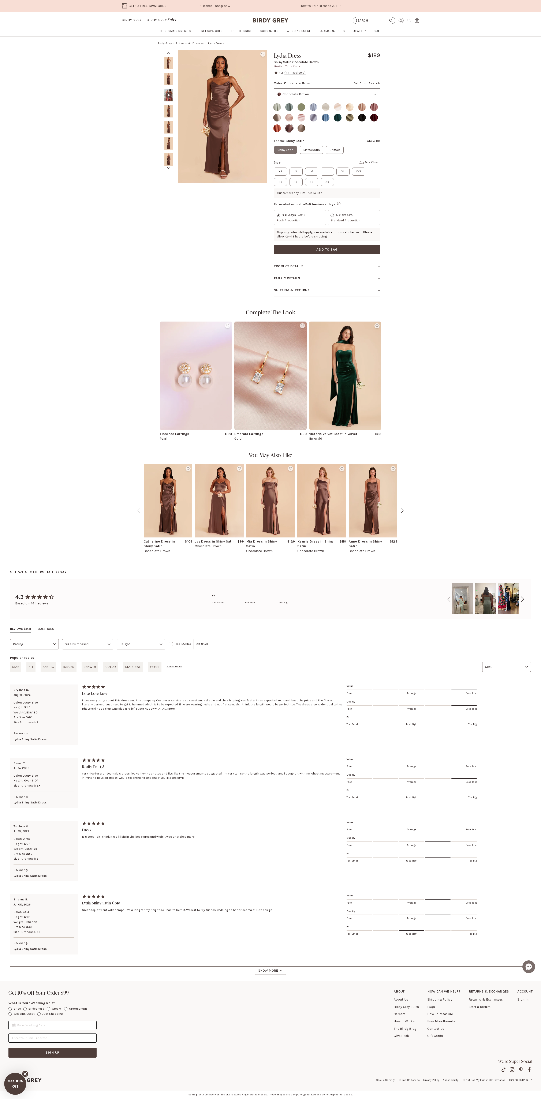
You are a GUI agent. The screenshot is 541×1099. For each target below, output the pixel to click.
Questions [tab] (46, 629)
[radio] (277, 107)
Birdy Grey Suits (406, 1007)
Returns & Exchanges (486, 999)
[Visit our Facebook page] (529, 1069)
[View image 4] (168, 111)
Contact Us (435, 1029)
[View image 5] (168, 127)
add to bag (327, 249)
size (15, 667)
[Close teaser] (25, 1074)
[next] (168, 168)
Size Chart (372, 162)
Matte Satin (311, 150)
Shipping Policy (439, 999)
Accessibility (450, 1080)
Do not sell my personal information (483, 1080)
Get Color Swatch (367, 83)
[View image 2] (168, 79)
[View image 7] (168, 159)
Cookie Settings (386, 1080)
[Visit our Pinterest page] (521, 1069)
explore (297, 6)
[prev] (168, 53)
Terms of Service (409, 1080)
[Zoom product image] (222, 116)
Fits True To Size (311, 193)
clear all (202, 644)
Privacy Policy (431, 1080)
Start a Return (479, 1007)
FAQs (431, 1007)
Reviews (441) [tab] (20, 629)
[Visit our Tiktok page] (503, 1069)
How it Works (404, 1021)
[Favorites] (409, 20)
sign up (53, 1052)
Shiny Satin (285, 150)
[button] (15, 1084)
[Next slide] (340, 5)
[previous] (138, 510)
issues (68, 667)
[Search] (374, 20)
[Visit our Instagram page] (512, 1069)
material (133, 667)
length (90, 667)
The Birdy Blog (405, 1029)
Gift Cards (435, 1036)
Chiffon (334, 150)
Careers (400, 1014)
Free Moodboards (441, 1021)
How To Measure (440, 1014)
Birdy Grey (132, 20)
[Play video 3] (168, 95)
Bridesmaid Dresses (190, 43)
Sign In (523, 999)
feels (154, 667)
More (171, 708)
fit (31, 667)
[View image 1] (168, 63)
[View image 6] (168, 143)
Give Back (401, 1036)
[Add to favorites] (262, 54)
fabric (48, 667)
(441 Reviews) (295, 73)
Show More (268, 970)
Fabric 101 (372, 141)
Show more (174, 666)
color (110, 667)
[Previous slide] (200, 5)
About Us (401, 999)
